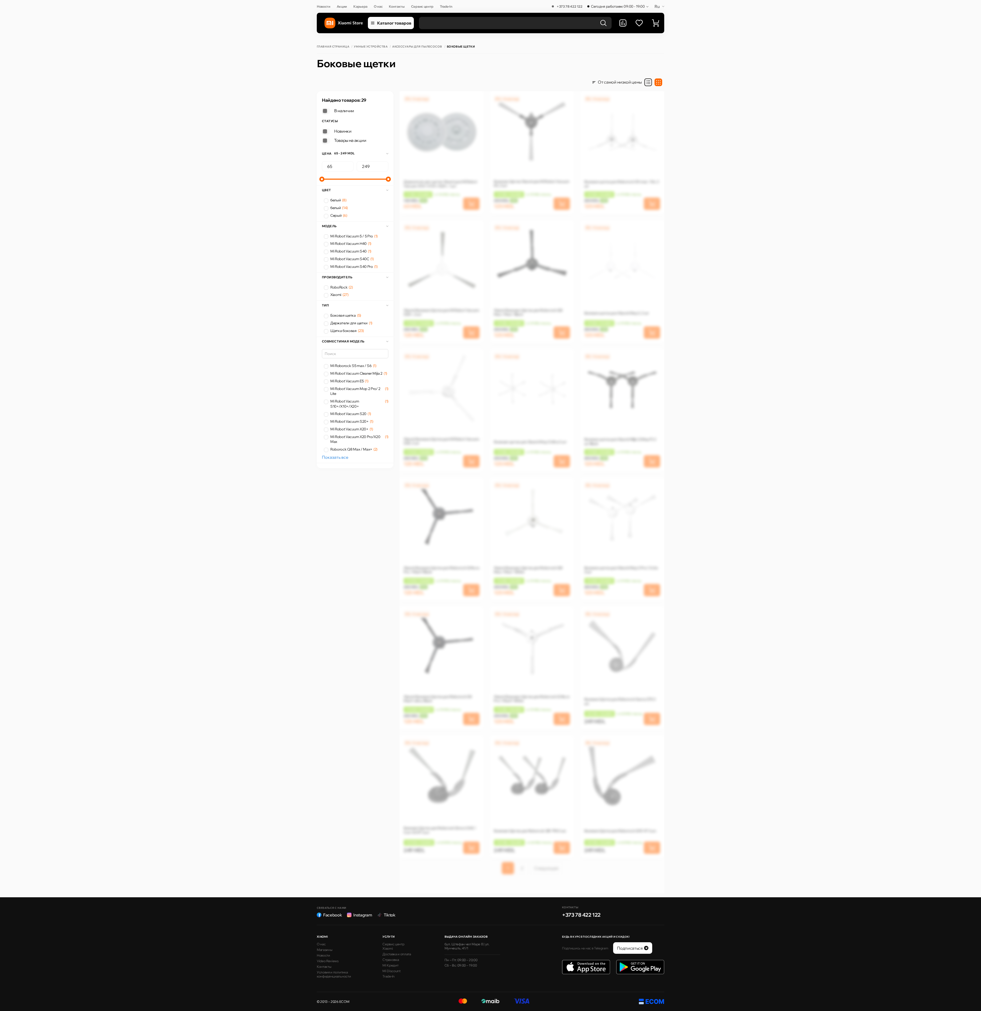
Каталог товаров (394, 23)
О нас (378, 6)
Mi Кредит (390, 965)
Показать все (335, 457)
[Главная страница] (343, 23)
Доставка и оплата (396, 954)
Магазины (324, 950)
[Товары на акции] (326, 140)
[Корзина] (655, 23)
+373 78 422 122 (569, 6)
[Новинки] (326, 131)
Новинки (343, 131)
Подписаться (630, 948)
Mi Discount (391, 971)
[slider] (321, 179)
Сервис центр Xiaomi (393, 946)
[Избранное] (639, 23)
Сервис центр (422, 6)
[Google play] (640, 967)
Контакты (396, 6)
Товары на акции (350, 140)
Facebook (332, 914)
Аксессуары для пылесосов (417, 46)
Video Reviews (328, 961)
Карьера (360, 6)
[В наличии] (326, 111)
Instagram (362, 914)
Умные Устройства (371, 46)
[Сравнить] (622, 23)
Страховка (390, 960)
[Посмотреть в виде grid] (658, 82)
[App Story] (586, 967)
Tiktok (389, 914)
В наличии (344, 110)
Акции (342, 6)
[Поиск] (603, 23)
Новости (323, 6)
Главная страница (333, 46)
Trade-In (446, 6)
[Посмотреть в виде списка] (648, 82)
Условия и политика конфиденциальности (334, 974)
